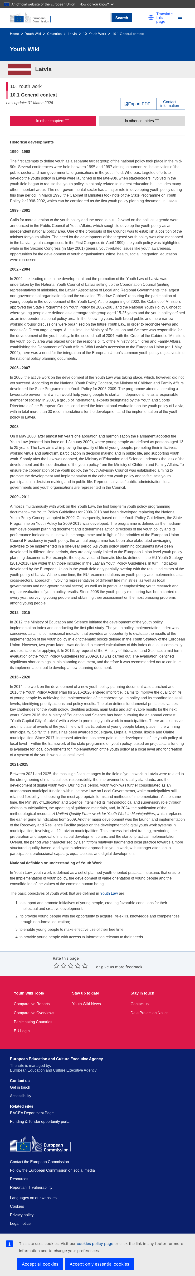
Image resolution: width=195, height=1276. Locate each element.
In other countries (139, 121)
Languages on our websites (33, 1198)
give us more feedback (121, 966)
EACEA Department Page (32, 1113)
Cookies (17, 1206)
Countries (54, 34)
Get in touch (20, 1087)
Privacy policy (22, 1215)
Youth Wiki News (86, 1004)
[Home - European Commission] (33, 17)
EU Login (22, 1031)
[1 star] (56, 966)
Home (14, 34)
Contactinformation (169, 104)
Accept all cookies (40, 1264)
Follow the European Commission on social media (52, 1170)
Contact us (140, 1004)
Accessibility (20, 1096)
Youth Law (109, 893)
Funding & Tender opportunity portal (40, 1121)
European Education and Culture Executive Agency (56, 1059)
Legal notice (20, 1223)
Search (121, 18)
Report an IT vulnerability (31, 1187)
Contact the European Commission (39, 1162)
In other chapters (50, 121)
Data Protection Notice (150, 1013)
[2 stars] (60, 966)
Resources (19, 1179)
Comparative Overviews (34, 1013)
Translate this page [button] (164, 17)
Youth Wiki (33, 34)
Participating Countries (33, 1022)
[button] (151, 17)
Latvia (72, 34)
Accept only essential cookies (99, 1264)
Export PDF (139, 104)
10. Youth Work (94, 34)
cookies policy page (95, 1243)
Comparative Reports (32, 1004)
